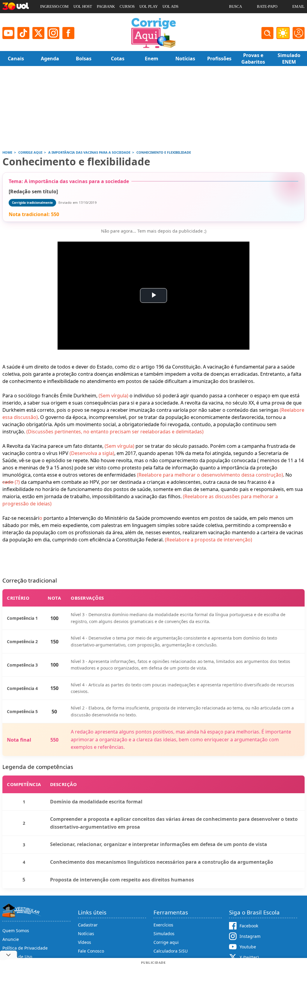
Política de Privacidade (25, 948)
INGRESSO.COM (54, 6)
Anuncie (10, 939)
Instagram (250, 936)
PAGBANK (106, 6)
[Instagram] (53, 33)
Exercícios (163, 925)
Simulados (164, 933)
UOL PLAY (148, 6)
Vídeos (84, 942)
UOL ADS (170, 6)
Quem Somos (15, 930)
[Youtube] (8, 33)
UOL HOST (82, 6)
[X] (38, 33)
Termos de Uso (17, 956)
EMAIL (298, 6)
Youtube (248, 947)
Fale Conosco (91, 951)
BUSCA (235, 6)
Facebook (249, 926)
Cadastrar (88, 925)
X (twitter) (249, 957)
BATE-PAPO (267, 6)
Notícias (86, 933)
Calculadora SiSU (171, 951)
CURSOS (127, 6)
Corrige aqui (166, 942)
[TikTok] (23, 33)
